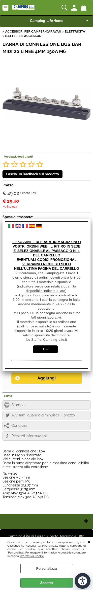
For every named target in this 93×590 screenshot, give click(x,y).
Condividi (19, 425)
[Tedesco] (38, 227)
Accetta (46, 583)
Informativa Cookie (32, 556)
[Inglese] (18, 227)
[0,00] (84, 7)
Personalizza (46, 569)
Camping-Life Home (46, 21)
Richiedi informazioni (29, 436)
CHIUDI (89, 541)
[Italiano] (11, 227)
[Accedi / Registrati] (74, 7)
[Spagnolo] (32, 227)
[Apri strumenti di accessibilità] (83, 581)
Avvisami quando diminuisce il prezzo (43, 415)
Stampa (18, 405)
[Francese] (25, 227)
